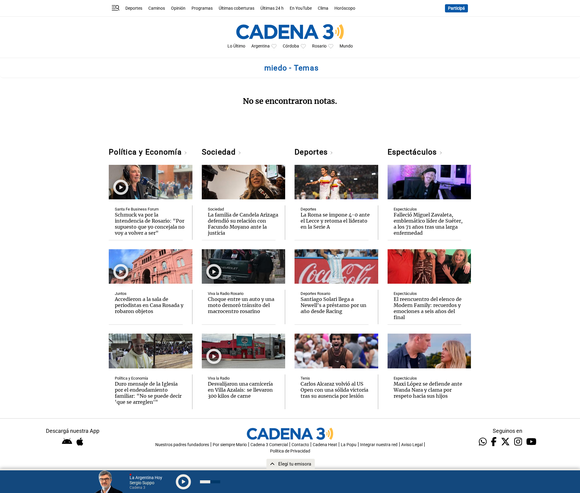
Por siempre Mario (230, 444)
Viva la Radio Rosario (225, 293)
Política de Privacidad (290, 451)
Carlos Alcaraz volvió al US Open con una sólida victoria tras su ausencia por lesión (334, 390)
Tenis (305, 378)
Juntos (121, 293)
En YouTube (301, 8)
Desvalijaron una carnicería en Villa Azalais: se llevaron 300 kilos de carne (240, 390)
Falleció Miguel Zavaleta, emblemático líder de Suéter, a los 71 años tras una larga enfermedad (428, 224)
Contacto (300, 444)
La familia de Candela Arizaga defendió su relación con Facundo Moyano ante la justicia (243, 224)
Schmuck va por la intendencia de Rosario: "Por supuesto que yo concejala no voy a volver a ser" (150, 224)
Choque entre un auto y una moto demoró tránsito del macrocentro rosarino (241, 305)
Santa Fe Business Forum (137, 209)
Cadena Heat (325, 444)
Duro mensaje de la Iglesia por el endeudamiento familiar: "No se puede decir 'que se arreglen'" (148, 393)
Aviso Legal (412, 444)
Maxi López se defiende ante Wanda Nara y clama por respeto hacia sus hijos (428, 390)
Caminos (156, 8)
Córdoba (291, 46)
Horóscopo (344, 8)
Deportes (133, 8)
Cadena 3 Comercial (269, 444)
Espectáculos (413, 152)
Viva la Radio (219, 378)
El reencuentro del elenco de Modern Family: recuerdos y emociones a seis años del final (428, 308)
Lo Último (236, 46)
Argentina (260, 46)
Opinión (178, 8)
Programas (202, 8)
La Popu (348, 444)
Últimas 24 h (272, 8)
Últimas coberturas (236, 8)
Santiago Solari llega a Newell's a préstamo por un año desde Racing (333, 305)
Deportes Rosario (315, 293)
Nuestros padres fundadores (182, 444)
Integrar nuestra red (379, 444)
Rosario (319, 46)
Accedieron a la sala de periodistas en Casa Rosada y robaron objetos (149, 305)
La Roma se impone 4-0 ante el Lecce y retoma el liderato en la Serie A (335, 221)
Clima (323, 8)
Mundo (346, 46)
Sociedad (220, 152)
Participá (456, 8)
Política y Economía (146, 152)
